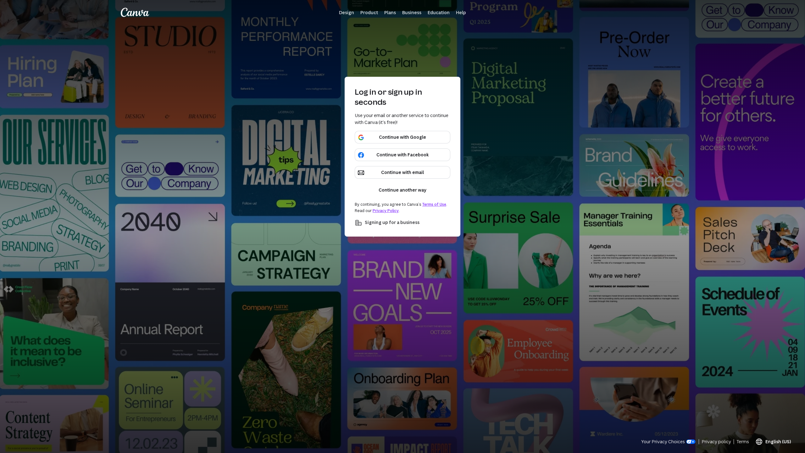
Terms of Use (434, 204)
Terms (742, 442)
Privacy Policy (386, 210)
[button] (346, 13)
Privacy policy (716, 442)
